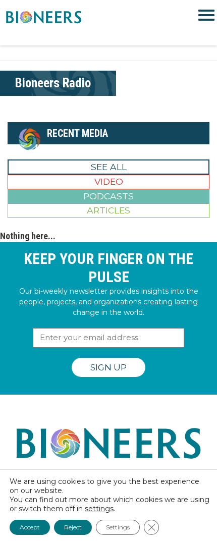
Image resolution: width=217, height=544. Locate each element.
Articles (108, 210)
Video (108, 181)
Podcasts (108, 196)
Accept (30, 527)
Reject (73, 527)
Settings (118, 527)
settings (99, 508)
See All (109, 166)
